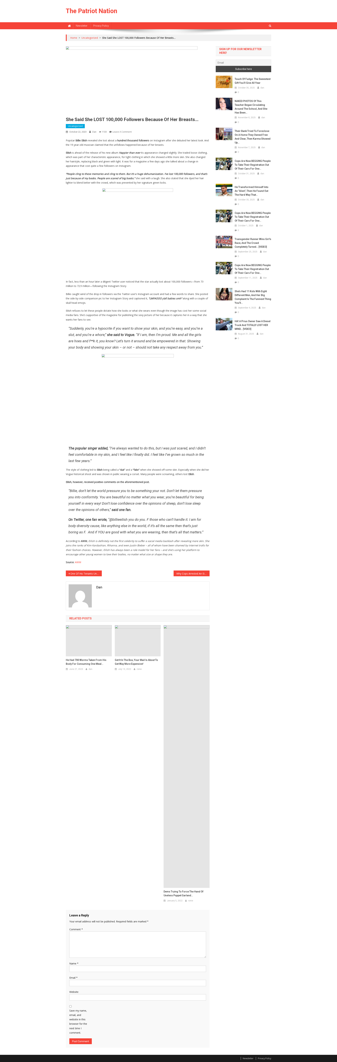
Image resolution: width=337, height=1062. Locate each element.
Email (73, 977)
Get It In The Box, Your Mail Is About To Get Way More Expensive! (136, 662)
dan (94, 131)
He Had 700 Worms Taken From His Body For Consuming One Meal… (86, 662)
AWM (78, 562)
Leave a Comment (122, 131)
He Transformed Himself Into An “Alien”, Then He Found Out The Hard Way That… (251, 191)
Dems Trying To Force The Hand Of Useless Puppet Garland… (183, 893)
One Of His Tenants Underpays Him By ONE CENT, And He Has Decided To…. (86, 573)
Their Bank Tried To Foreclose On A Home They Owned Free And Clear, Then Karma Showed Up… (252, 137)
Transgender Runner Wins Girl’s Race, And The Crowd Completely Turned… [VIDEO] (253, 243)
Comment (76, 929)
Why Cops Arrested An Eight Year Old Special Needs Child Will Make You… (193, 573)
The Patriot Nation (91, 11)
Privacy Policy (101, 25)
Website (73, 992)
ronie (139, 669)
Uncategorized (75, 126)
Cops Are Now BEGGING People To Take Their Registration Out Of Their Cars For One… (253, 165)
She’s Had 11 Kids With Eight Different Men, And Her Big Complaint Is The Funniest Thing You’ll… (253, 297)
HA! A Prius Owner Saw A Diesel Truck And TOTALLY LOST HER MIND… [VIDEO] (252, 325)
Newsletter (81, 25)
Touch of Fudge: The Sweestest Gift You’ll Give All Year (252, 81)
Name (73, 963)
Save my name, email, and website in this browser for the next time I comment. (78, 1021)
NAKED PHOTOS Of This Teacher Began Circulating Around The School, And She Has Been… (251, 107)
